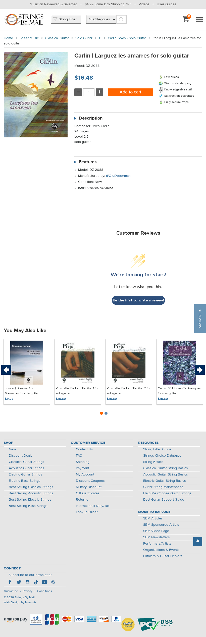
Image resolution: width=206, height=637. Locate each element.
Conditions (44, 591)
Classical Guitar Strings (26, 462)
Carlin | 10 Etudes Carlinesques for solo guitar (179, 391)
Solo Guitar (83, 38)
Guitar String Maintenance (163, 487)
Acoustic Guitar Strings (26, 468)
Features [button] (88, 162)
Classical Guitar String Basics (165, 468)
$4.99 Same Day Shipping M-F (108, 4)
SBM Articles (153, 518)
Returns (82, 499)
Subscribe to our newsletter (30, 575)
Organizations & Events (161, 550)
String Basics (153, 462)
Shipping (82, 462)
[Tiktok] (36, 583)
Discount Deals (20, 455)
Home (8, 38)
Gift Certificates (87, 493)
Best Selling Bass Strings (28, 506)
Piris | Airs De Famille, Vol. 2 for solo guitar (128, 391)
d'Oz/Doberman (118, 176)
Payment (82, 468)
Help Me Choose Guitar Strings (167, 493)
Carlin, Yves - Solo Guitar (127, 38)
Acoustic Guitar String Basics (165, 474)
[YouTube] (44, 583)
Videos (144, 4)
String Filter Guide (157, 449)
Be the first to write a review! (138, 300)
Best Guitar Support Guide (163, 499)
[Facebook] (10, 583)
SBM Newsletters (156, 537)
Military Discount (88, 487)
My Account (85, 474)
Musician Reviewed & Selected (53, 4)
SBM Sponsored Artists (161, 524)
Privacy (27, 591)
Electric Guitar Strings (25, 474)
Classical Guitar (57, 38)
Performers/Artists (157, 543)
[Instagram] (27, 583)
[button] (200, 318)
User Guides (166, 4)
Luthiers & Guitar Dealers (162, 556)
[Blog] (53, 583)
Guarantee (11, 591)
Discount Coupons (90, 481)
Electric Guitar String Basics (164, 481)
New (12, 449)
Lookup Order (87, 512)
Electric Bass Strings (24, 481)
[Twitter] (19, 583)
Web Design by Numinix (20, 602)
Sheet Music (29, 38)
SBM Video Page (156, 531)
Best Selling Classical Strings (31, 487)
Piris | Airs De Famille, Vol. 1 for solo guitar (77, 391)
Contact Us (84, 449)
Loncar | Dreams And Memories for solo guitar (22, 391)
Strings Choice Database (162, 455)
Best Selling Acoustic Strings (31, 493)
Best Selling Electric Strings (30, 499)
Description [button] (90, 118)
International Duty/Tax (93, 506)
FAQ (79, 455)
